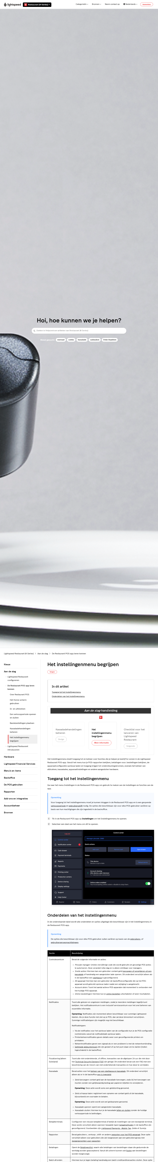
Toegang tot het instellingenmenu (66, 692)
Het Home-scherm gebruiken (18, 701)
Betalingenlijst (86, 1147)
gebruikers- (135, 939)
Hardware (9, 757)
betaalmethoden (126, 1125)
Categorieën (81, 4)
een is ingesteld (104, 1075)
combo (71, 340)
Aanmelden (147, 4)
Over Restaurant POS (19, 695)
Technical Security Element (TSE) (89, 1062)
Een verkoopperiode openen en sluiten (23, 716)
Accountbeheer (12, 806)
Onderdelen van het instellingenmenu (68, 696)
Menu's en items (12, 771)
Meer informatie (101, 743)
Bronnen (95, 4)
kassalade (82, 340)
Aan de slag (43, 654)
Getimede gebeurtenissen (86, 1047)
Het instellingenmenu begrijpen (19, 739)
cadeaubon (94, 340)
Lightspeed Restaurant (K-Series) (19, 654)
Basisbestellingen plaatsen (22, 723)
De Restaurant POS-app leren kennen (69, 654)
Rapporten (9, 792)
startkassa (97, 978)
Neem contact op (112, 4)
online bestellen (113, 994)
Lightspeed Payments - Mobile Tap (116, 1128)
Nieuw (7, 664)
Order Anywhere (109, 340)
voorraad (60, 340)
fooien (129, 1151)
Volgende (130, 746)
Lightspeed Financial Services (19, 764)
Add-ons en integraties (16, 799)
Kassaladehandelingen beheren (20, 730)
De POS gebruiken (13, 785)
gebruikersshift (76, 806)
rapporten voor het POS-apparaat (125, 1135)
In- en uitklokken (17, 709)
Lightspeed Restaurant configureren (18, 678)
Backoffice (9, 778)
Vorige (61, 739)
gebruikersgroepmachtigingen (64, 943)
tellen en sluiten (124, 1110)
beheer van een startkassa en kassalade (108, 1071)
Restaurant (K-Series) (38, 5)
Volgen (52, 672)
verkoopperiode (58, 806)
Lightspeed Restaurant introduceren (18, 748)
